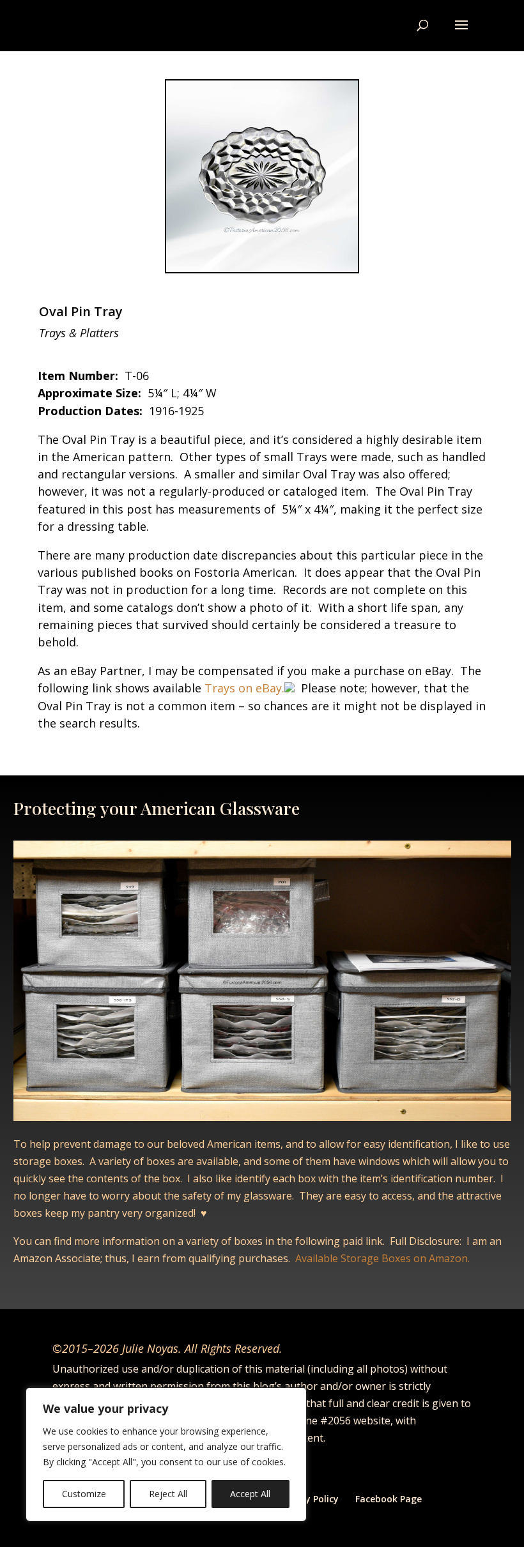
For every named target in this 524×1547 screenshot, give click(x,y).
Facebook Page (388, 1499)
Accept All (250, 1494)
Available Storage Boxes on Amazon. (382, 1258)
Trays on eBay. (242, 688)
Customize (84, 1494)
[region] (166, 1454)
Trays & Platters (79, 332)
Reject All (168, 1494)
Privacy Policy (309, 1499)
